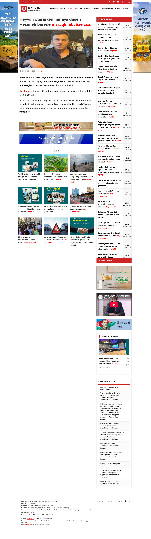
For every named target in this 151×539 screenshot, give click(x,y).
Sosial (87, 9)
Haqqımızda (111, 501)
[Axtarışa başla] (129, 2)
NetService (27, 524)
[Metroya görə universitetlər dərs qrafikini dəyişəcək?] (30, 226)
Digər (125, 9)
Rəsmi (62, 9)
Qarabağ (53, 9)
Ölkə (70, 9)
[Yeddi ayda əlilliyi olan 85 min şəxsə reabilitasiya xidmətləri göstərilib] (30, 163)
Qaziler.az (24, 91)
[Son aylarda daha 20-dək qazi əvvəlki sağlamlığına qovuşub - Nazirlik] (30, 195)
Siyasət (78, 9)
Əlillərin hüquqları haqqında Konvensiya (110, 465)
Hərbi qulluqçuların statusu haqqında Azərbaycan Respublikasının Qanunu (109, 426)
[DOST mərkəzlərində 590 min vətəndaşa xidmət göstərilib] (56, 195)
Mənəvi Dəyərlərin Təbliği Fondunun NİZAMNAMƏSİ (109, 483)
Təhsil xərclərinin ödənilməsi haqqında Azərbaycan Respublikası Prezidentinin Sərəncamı (110, 474)
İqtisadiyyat (107, 9)
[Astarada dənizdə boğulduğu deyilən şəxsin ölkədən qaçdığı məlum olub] (82, 163)
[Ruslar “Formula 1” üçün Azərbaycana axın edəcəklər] (82, 195)
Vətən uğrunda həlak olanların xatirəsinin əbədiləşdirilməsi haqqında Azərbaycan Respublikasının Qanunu (111, 396)
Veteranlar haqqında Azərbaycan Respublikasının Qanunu (110, 446)
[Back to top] (144, 532)
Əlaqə (120, 501)
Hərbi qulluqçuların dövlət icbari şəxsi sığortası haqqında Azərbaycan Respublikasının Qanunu (111, 456)
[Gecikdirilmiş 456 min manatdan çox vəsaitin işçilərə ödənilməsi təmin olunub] (82, 226)
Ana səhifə (100, 501)
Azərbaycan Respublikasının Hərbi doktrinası (110, 388)
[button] (126, 355)
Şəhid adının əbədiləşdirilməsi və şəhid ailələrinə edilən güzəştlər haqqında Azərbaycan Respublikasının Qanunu (112, 436)
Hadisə (96, 9)
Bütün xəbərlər (106, 261)
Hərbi (117, 9)
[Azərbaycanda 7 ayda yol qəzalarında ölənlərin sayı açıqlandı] (56, 226)
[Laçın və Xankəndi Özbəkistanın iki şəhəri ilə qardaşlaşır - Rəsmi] (56, 163)
